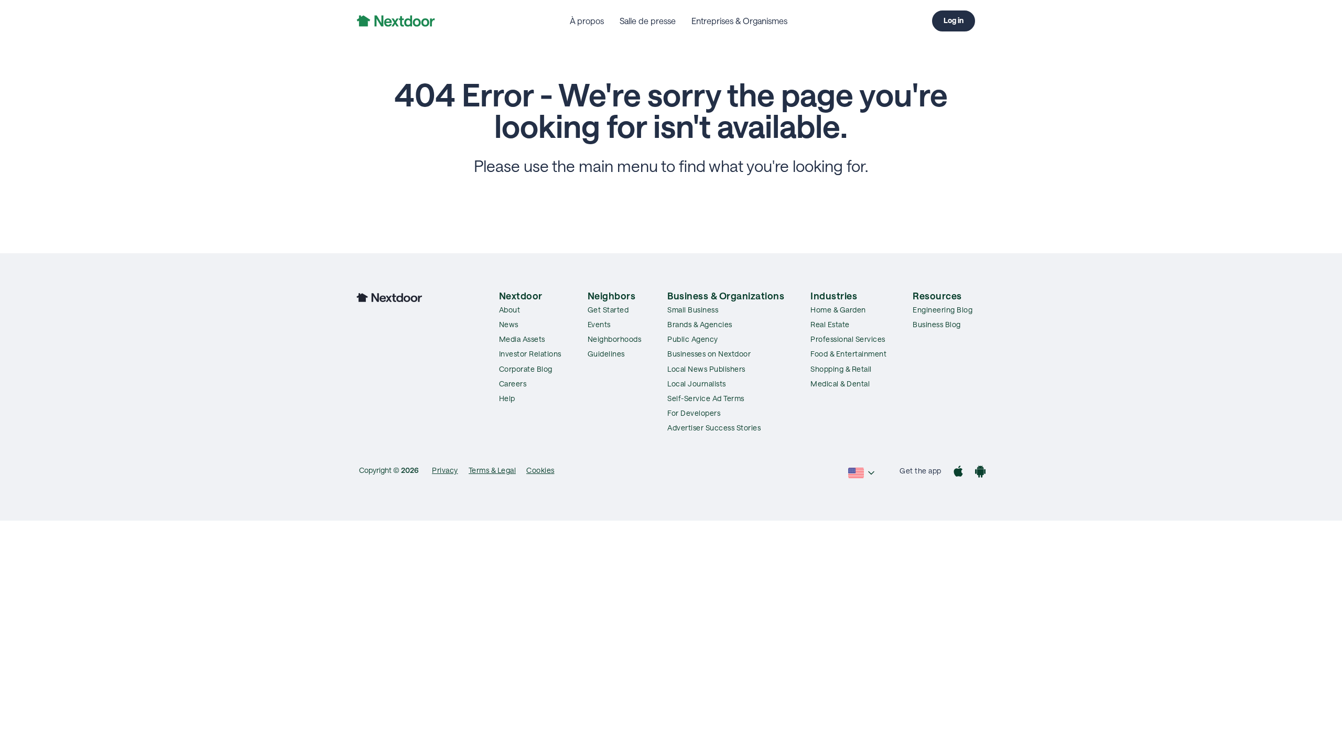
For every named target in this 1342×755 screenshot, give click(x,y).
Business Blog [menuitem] (937, 324)
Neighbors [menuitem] (612, 295)
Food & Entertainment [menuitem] (848, 353)
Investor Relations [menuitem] (530, 353)
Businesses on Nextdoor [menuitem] (709, 353)
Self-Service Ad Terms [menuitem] (705, 398)
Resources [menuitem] (937, 295)
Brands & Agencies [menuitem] (699, 324)
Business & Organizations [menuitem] (725, 295)
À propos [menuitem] (587, 21)
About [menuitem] (510, 309)
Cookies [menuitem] (540, 470)
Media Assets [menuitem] (522, 339)
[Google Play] (980, 472)
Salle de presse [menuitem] (648, 21)
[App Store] (958, 472)
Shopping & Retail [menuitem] (841, 368)
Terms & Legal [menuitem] (492, 470)
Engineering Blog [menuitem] (942, 309)
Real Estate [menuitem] (830, 324)
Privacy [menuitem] (445, 470)
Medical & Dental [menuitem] (840, 383)
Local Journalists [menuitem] (696, 383)
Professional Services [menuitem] (847, 339)
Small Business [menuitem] (692, 309)
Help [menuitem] (507, 398)
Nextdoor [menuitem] (521, 295)
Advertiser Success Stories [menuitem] (714, 427)
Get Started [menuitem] (608, 309)
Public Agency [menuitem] (692, 339)
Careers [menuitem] (513, 383)
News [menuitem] (508, 324)
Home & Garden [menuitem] (838, 309)
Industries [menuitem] (833, 295)
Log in (954, 20)
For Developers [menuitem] (693, 412)
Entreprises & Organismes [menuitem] (739, 21)
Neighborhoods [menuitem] (615, 339)
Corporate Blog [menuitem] (526, 368)
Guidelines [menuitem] (606, 353)
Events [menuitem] (599, 324)
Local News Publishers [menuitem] (706, 368)
